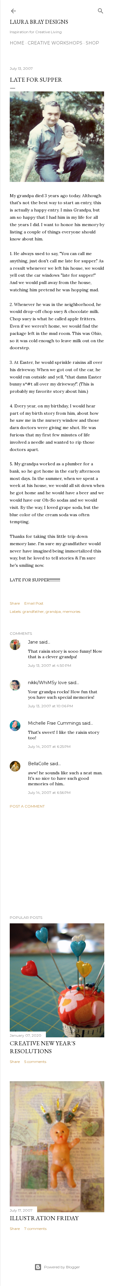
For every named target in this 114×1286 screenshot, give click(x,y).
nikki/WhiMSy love (47, 682)
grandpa (53, 611)
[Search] (100, 10)
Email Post (33, 603)
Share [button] (15, 603)
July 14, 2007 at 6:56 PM (49, 792)
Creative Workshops (55, 43)
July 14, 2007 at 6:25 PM (49, 746)
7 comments (35, 1228)
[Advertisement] (57, 862)
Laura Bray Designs (39, 21)
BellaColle (38, 763)
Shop (92, 43)
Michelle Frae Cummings (54, 723)
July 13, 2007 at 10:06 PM (50, 706)
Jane (33, 642)
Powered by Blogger (62, 1267)
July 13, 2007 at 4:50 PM (49, 665)
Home (17, 43)
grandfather (33, 611)
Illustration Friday (44, 1218)
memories (71, 611)
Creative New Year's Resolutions (42, 1047)
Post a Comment (27, 806)
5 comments (35, 1061)
